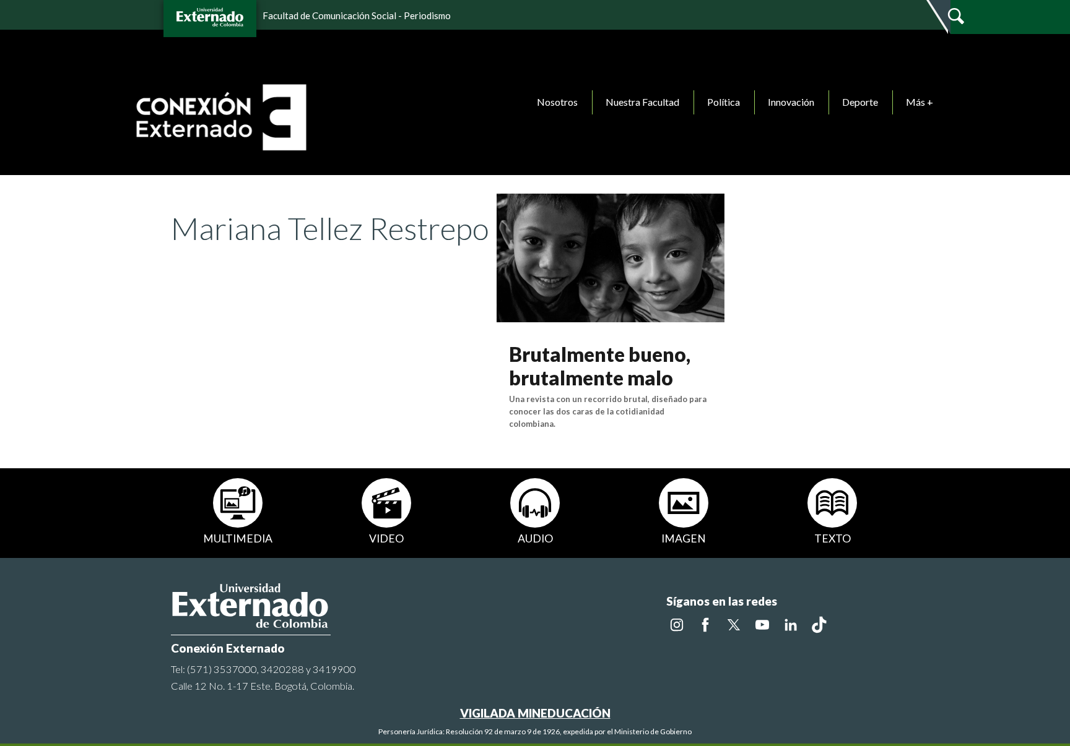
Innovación (791, 102)
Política (723, 102)
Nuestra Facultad (642, 102)
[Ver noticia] (610, 256)
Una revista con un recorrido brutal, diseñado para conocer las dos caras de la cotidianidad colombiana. (608, 411)
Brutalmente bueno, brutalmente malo (599, 366)
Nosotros (557, 102)
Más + (919, 102)
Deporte (860, 102)
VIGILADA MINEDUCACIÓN (535, 713)
